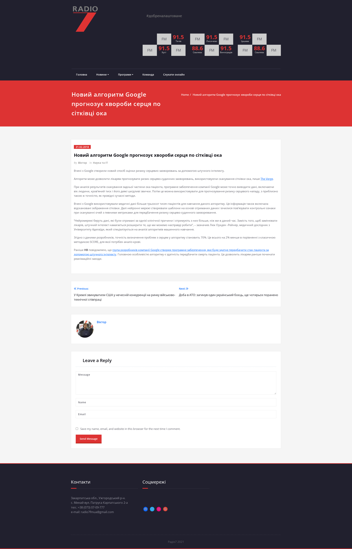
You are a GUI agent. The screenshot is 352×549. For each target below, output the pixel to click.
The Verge (267, 179)
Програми (124, 74)
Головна (81, 74)
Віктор (82, 162)
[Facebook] (145, 509)
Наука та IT (100, 162)
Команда (148, 74)
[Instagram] (159, 509)
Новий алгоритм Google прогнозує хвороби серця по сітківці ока (237, 94)
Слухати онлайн (174, 74)
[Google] (165, 509)
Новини (101, 74)
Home (185, 94)
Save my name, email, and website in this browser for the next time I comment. (130, 429)
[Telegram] (152, 509)
